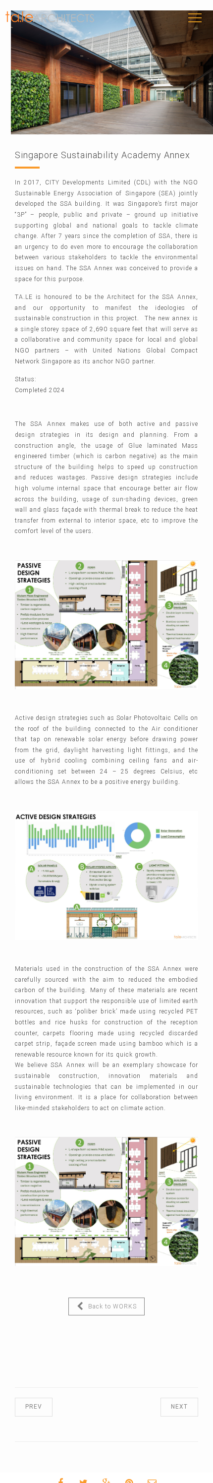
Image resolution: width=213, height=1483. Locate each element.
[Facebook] (79, 1472)
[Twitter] (102, 1472)
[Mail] (171, 1472)
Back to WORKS (99, 1306)
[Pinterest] (148, 1472)
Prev (43, 1406)
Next (169, 1406)
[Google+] (125, 1472)
